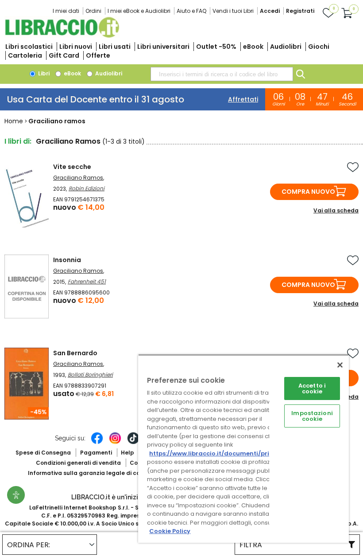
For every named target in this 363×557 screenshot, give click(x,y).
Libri (43, 73)
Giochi (318, 46)
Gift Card (64, 55)
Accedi (270, 11)
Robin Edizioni (86, 188)
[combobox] (222, 74)
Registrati (300, 11)
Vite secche (72, 166)
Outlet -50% (216, 46)
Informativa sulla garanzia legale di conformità (96, 473)
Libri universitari (163, 46)
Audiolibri (285, 46)
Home (13, 121)
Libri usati (115, 46)
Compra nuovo (308, 191)
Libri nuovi (75, 46)
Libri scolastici (29, 46)
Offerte (98, 55)
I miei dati (66, 11)
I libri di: (17, 141)
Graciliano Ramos (78, 177)
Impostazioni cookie (312, 416)
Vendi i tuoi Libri (233, 11)
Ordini (93, 11)
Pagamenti (96, 452)
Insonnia (67, 259)
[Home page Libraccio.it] (62, 35)
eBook (253, 46)
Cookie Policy (169, 531)
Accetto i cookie (312, 388)
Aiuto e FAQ (191, 11)
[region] (243, 448)
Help (127, 452)
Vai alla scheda (336, 210)
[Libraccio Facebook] (97, 442)
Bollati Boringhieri (90, 374)
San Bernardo (75, 353)
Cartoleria (25, 55)
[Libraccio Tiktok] (133, 442)
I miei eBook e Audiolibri (139, 11)
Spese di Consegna (43, 452)
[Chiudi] (340, 365)
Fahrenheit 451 (87, 281)
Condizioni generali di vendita (78, 463)
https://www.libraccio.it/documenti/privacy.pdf (223, 453)
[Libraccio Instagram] (115, 442)
